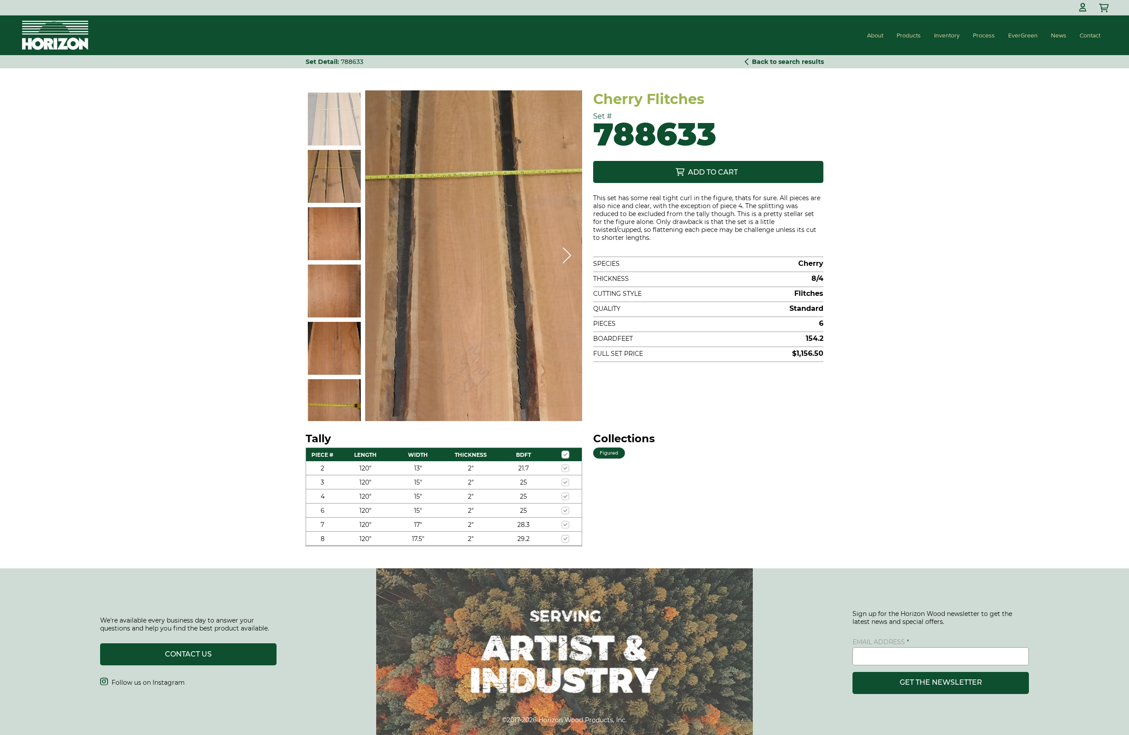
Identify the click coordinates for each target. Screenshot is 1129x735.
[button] (1083, 7)
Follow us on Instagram (142, 682)
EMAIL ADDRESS (878, 642)
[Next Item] (567, 256)
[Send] (1105, 7)
